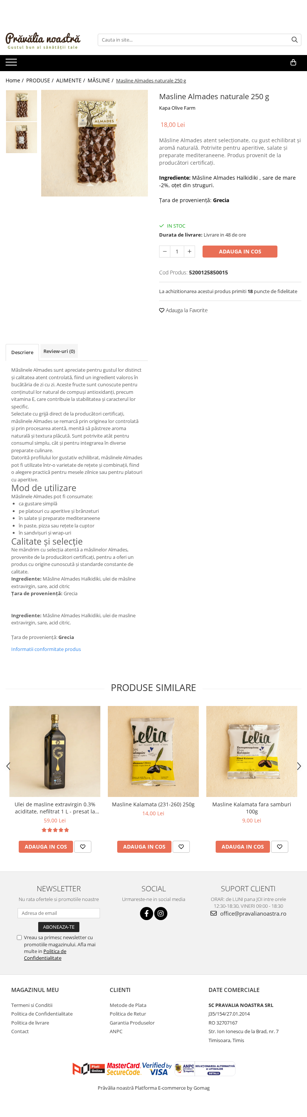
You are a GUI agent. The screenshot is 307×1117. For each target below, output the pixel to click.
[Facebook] (146, 913)
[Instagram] (160, 913)
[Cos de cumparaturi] (293, 62)
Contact (20, 1031)
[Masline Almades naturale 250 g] (94, 143)
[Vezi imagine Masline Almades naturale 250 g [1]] (21, 137)
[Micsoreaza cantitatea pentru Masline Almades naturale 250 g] (164, 252)
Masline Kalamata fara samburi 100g (251, 808)
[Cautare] (294, 40)
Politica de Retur (128, 1013)
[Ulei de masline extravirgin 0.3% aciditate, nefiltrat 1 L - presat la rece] (54, 751)
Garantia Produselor (132, 1022)
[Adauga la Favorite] (82, 847)
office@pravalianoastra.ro (252, 913)
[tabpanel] (94, 143)
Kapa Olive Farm (177, 107)
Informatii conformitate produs (46, 649)
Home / (15, 80)
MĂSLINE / (101, 80)
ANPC (116, 1031)
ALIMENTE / (71, 80)
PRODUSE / (40, 80)
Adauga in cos (240, 251)
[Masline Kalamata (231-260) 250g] (153, 751)
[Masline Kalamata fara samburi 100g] (251, 751)
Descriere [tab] (22, 352)
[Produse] (12, 64)
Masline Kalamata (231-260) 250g (153, 804)
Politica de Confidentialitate (45, 954)
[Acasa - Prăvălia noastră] (43, 39)
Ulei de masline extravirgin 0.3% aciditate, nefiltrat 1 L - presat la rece (55, 808)
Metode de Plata (128, 1005)
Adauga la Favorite (186, 310)
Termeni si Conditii (31, 1005)
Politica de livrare (30, 1022)
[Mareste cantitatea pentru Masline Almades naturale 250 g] (189, 252)
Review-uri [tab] (59, 351)
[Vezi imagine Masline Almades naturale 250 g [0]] (21, 105)
